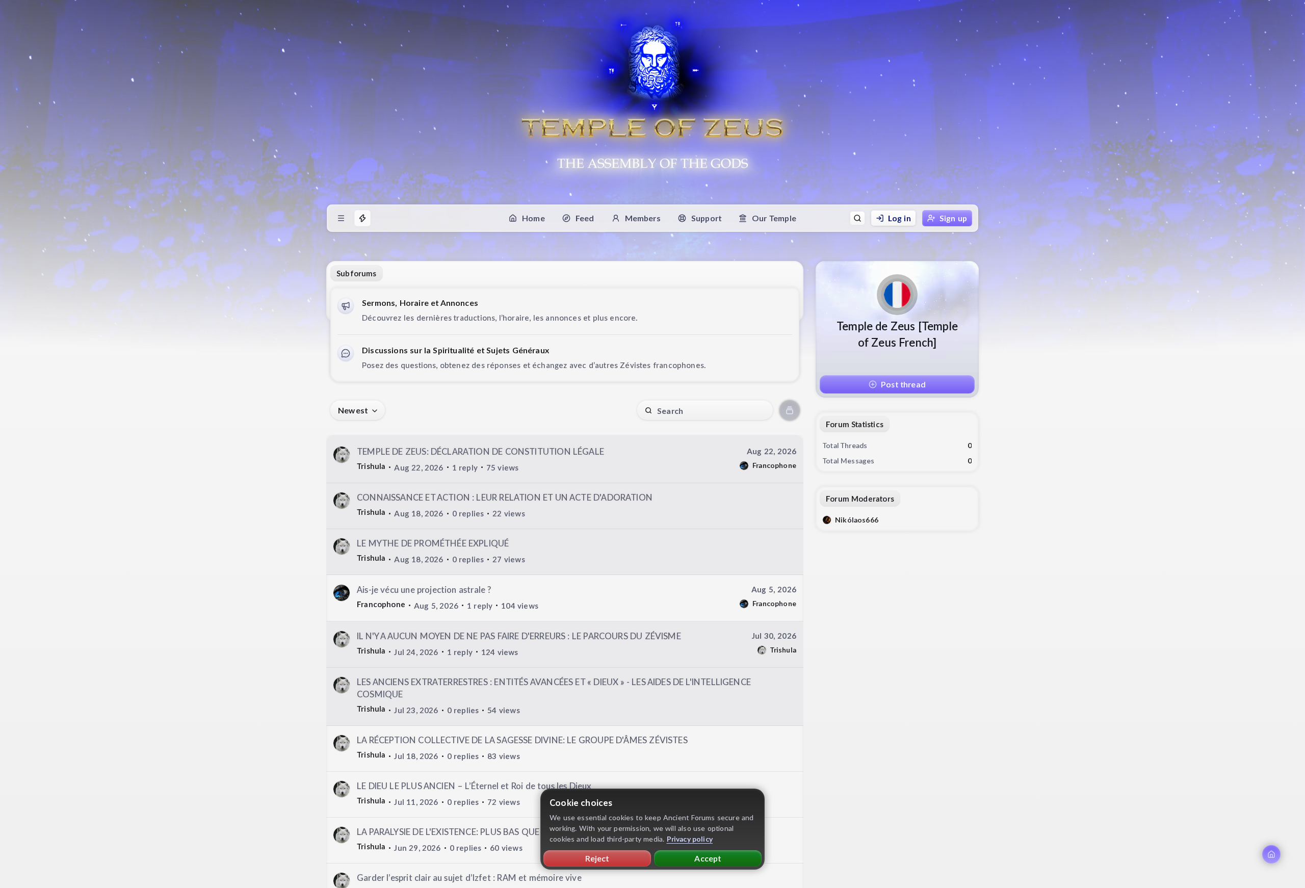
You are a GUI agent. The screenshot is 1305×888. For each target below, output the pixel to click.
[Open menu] (341, 218)
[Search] (857, 218)
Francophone (774, 465)
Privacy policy (690, 838)
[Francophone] (744, 465)
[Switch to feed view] (789, 410)
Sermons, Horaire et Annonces (420, 302)
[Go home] (1271, 854)
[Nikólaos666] (827, 520)
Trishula (371, 466)
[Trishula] (341, 455)
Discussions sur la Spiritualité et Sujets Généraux (455, 350)
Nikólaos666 (856, 519)
